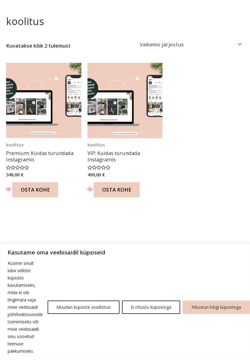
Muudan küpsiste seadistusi (83, 307)
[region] (125, 301)
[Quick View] (9, 189)
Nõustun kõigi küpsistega (216, 307)
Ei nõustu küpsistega (151, 307)
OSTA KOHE (35, 189)
